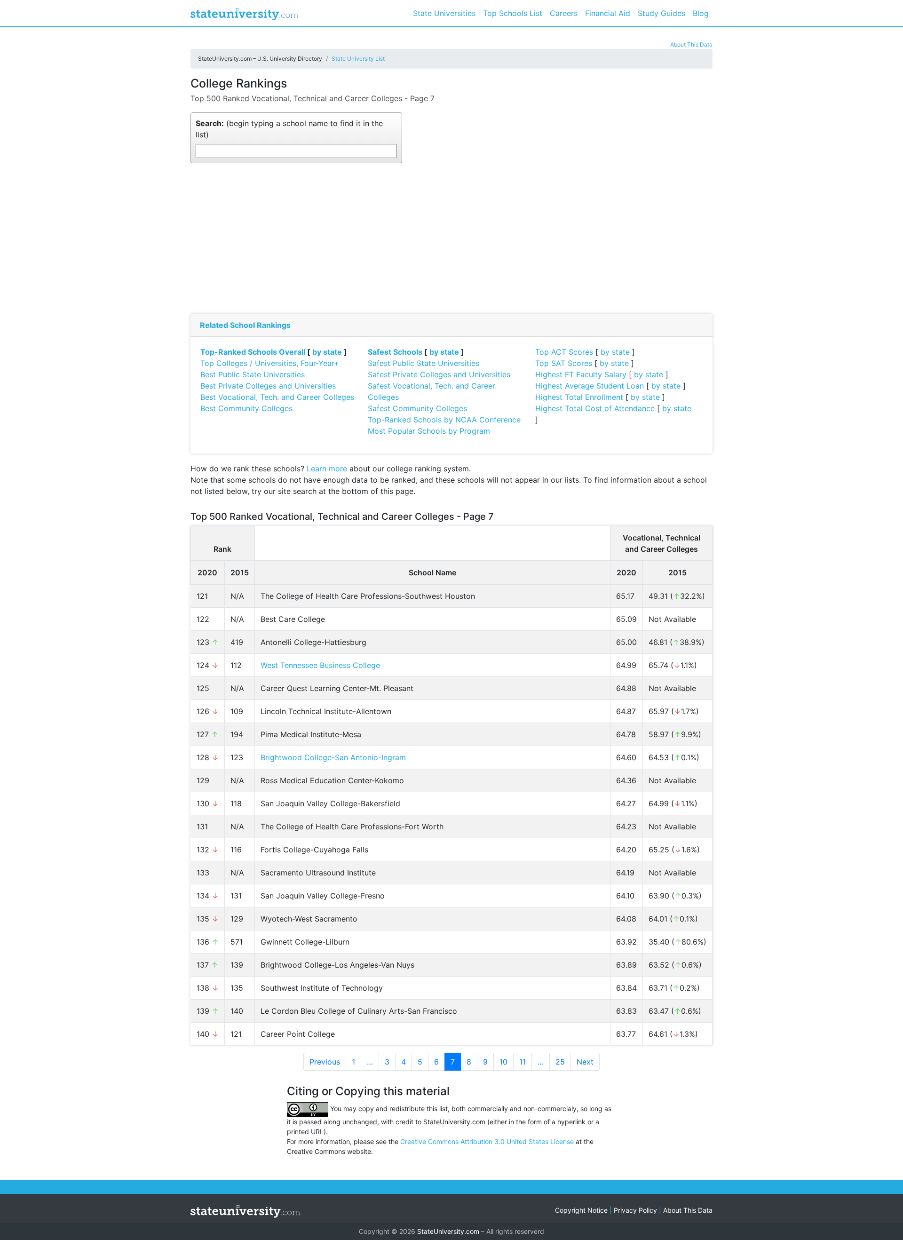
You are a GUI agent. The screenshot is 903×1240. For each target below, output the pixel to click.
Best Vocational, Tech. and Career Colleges (277, 397)
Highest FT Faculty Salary (580, 374)
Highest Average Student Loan (589, 385)
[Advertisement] (451, 238)
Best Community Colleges (246, 408)
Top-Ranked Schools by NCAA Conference (444, 419)
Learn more (327, 468)
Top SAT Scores (563, 363)
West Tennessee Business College (320, 665)
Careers (564, 13)
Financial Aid (607, 13)
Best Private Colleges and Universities (268, 385)
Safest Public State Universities (423, 363)
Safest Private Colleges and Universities (439, 374)
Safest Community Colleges (417, 408)
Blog (701, 13)
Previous (324, 1061)
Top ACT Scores (564, 352)
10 (503, 1061)
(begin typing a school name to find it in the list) (289, 129)
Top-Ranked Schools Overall (252, 352)
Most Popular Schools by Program (429, 431)
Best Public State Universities (252, 374)
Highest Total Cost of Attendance (595, 408)
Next (585, 1061)
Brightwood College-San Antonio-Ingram (333, 757)
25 (560, 1061)
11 (522, 1061)
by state (327, 352)
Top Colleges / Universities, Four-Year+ (269, 363)
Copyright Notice (581, 1210)
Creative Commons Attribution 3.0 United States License (487, 1141)
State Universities (444, 13)
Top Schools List (512, 13)
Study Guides (661, 13)
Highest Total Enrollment (579, 397)
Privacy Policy (635, 1210)
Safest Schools (395, 352)
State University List (358, 58)
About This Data (691, 44)
